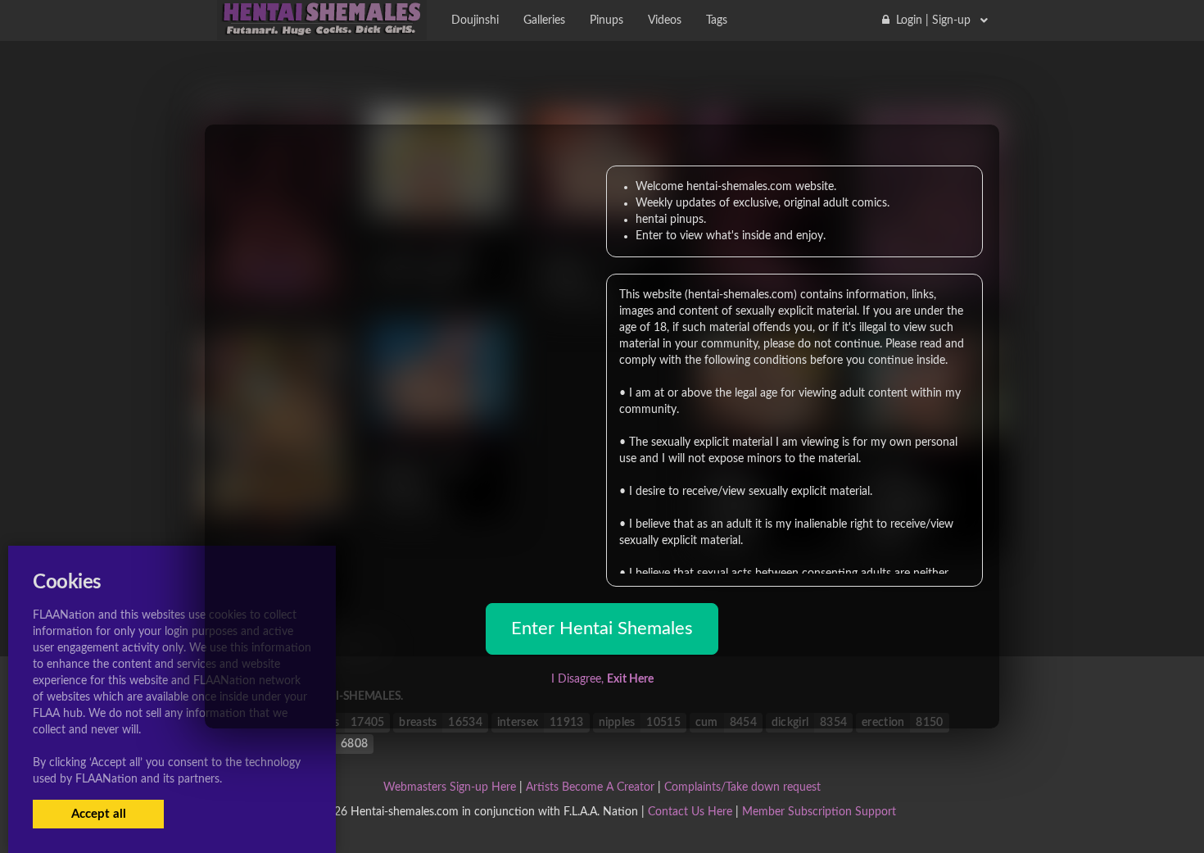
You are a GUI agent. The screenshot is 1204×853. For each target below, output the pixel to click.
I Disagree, (602, 679)
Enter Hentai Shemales (602, 628)
